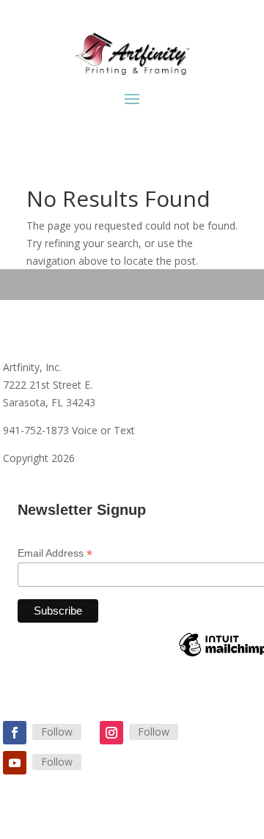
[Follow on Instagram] (111, 732)
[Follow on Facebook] (14, 732)
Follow (57, 732)
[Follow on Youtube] (14, 762)
